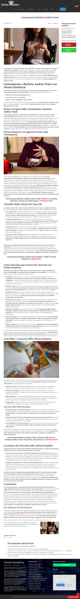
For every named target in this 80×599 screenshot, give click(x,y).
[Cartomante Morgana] (10, 3)
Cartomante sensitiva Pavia (34, 587)
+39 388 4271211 (46, 201)
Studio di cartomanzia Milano (34, 574)
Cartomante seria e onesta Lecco (35, 576)
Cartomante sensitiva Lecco (34, 583)
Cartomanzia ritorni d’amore (34, 566)
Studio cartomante (32, 573)
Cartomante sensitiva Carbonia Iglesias (37, 580)
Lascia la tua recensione (58, 572)
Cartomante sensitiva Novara (34, 581)
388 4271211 (35, 259)
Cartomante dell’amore (33, 569)
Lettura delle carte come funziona (35, 567)
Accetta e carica (69, 584)
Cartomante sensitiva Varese (34, 585)
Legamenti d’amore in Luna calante (36, 571)
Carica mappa (61, 584)
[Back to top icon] (78, 594)
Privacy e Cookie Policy (56, 596)
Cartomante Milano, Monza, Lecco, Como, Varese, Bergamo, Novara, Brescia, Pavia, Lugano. (15, 568)
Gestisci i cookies (73, 597)
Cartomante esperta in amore (34, 564)
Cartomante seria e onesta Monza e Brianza (38, 578)
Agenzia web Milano (41, 596)
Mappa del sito (64, 596)
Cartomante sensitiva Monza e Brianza (36, 588)
